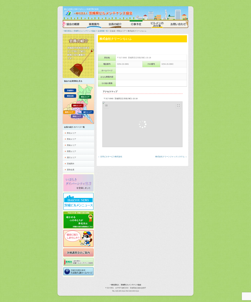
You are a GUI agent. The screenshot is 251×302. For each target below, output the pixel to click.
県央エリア (71, 139)
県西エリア (71, 151)
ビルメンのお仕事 (156, 24)
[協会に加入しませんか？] (78, 238)
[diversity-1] (78, 182)
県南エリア (71, 145)
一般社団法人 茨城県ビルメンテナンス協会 (79, 31)
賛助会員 (70, 170)
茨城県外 (70, 164)
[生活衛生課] (78, 271)
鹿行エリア (71, 157)
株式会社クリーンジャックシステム (171, 157)
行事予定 (136, 24)
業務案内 (94, 24)
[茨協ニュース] (78, 201)
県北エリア (71, 133)
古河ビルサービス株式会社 (110, 157)
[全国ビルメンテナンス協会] (78, 262)
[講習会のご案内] (78, 252)
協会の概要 (73, 24)
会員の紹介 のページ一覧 (74, 127)
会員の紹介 (115, 24)
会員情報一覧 (103, 31)
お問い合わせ (177, 24)
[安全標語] (78, 219)
